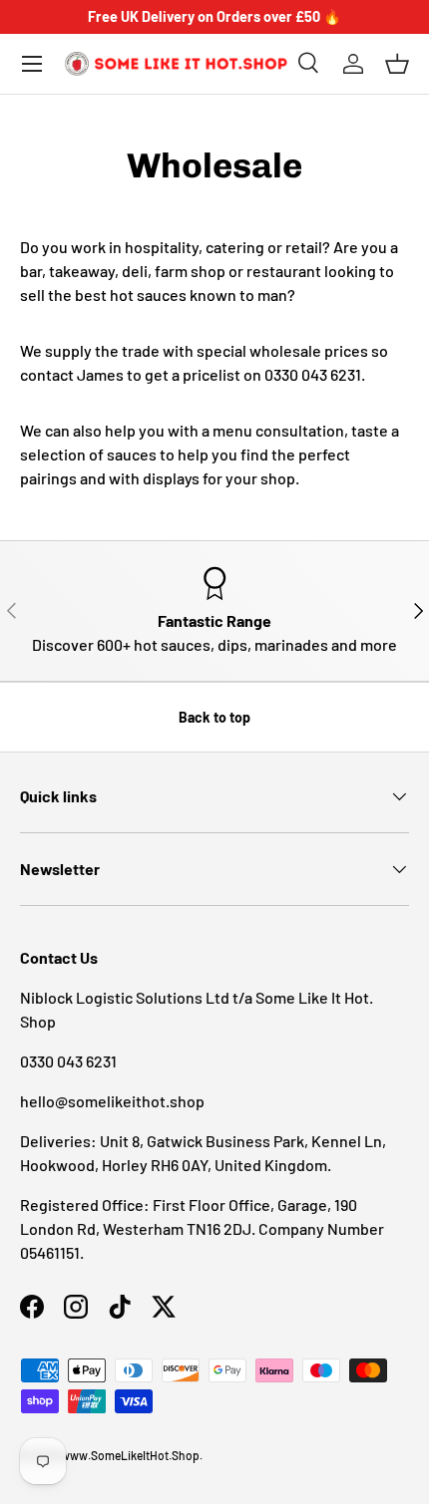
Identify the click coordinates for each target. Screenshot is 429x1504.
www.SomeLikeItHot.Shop (130, 1455)
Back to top (214, 717)
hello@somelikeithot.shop (112, 1100)
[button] (397, 64)
